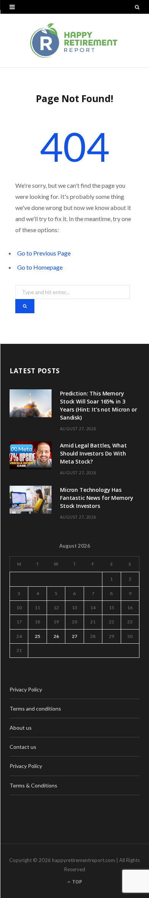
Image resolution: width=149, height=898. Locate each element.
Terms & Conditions (33, 785)
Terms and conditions (35, 708)
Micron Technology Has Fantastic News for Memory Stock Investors (96, 497)
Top (76, 881)
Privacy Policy (26, 689)
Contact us (23, 746)
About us (21, 727)
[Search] (137, 6)
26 (56, 636)
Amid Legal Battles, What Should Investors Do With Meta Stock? (93, 453)
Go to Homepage (40, 267)
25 (37, 636)
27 (74, 636)
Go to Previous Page (44, 253)
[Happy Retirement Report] (74, 40)
